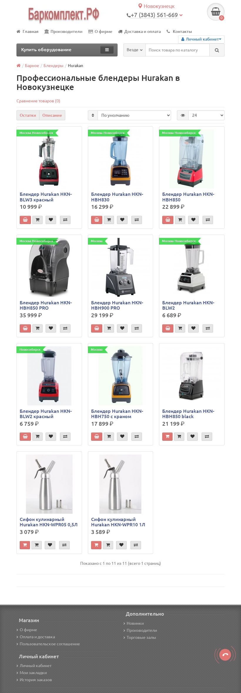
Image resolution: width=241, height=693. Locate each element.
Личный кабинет (35, 665)
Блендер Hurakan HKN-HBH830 (117, 196)
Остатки (28, 115)
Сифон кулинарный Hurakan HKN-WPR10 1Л (118, 522)
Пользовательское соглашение (50, 644)
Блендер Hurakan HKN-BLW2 (188, 305)
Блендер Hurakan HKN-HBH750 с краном (117, 413)
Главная (31, 31)
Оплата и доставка (37, 636)
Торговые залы (141, 637)
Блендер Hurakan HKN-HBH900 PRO (117, 305)
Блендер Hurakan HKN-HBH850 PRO (46, 305)
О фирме (103, 31)
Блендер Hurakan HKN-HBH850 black (188, 413)
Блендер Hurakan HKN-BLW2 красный (46, 413)
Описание (52, 115)
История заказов (36, 679)
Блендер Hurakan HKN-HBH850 (188, 196)
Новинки (135, 623)
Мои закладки (33, 672)
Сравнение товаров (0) (38, 100)
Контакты (182, 31)
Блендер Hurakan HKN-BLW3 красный (46, 196)
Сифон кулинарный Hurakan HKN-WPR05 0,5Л (49, 522)
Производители (67, 31)
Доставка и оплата (142, 31)
